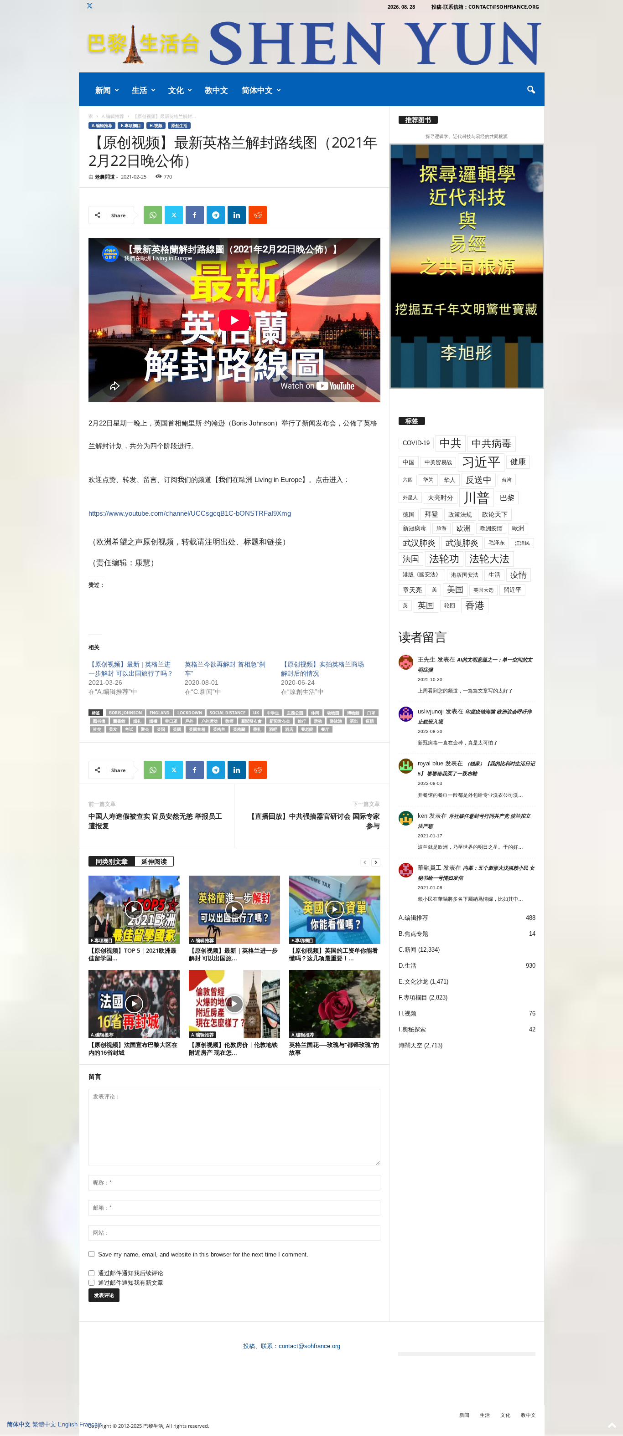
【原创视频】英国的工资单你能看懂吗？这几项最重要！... (333, 954)
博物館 (353, 713)
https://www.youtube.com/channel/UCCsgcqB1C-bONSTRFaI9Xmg (189, 513)
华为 (428, 480)
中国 (409, 462)
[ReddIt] (258, 215)
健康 (518, 461)
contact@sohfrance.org (309, 1346)
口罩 (371, 713)
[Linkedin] (237, 215)
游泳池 (336, 721)
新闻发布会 (280, 721)
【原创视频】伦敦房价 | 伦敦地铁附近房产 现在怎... (233, 1048)
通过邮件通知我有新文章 (130, 1282)
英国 (161, 729)
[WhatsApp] (153, 215)
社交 (97, 729)
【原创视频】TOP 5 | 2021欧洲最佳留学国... (132, 954)
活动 (318, 721)
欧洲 (463, 528)
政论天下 (495, 514)
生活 (139, 90)
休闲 (315, 713)
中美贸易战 (438, 462)
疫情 (370, 721)
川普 (476, 497)
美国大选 (483, 590)
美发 (113, 729)
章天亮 (412, 590)
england (160, 713)
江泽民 (522, 543)
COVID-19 (416, 443)
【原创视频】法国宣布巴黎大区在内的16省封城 (132, 1048)
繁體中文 (44, 1424)
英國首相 (197, 729)
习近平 (481, 462)
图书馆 (99, 721)
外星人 (410, 497)
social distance (227, 713)
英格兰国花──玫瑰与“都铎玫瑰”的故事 (334, 1048)
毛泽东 (496, 542)
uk (256, 713)
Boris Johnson (125, 713)
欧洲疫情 (491, 528)
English (68, 1424)
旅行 (302, 721)
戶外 (189, 721)
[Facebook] (195, 215)
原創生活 (179, 125)
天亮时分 (440, 497)
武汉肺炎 (419, 543)
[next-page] (375, 862)
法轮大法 (489, 558)
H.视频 (156, 125)
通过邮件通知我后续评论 (130, 1273)
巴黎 (507, 498)
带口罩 (171, 721)
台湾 (507, 479)
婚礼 (137, 721)
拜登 (431, 514)
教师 (229, 721)
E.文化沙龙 (413, 981)
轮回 (449, 605)
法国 (411, 559)
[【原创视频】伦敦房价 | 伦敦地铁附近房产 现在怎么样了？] (234, 1004)
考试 (129, 729)
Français (90, 1424)
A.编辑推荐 (113, 116)
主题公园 (295, 713)
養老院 (307, 729)
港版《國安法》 (422, 574)
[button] (531, 90)
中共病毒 (492, 443)
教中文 (216, 90)
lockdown (189, 713)
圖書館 (119, 721)
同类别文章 (112, 861)
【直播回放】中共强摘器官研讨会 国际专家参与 (314, 820)
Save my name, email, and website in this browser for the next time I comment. (203, 1254)
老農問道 (105, 176)
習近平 (512, 589)
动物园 (333, 713)
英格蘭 (239, 729)
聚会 (145, 729)
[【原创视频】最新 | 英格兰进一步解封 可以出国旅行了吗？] (234, 910)
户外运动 (209, 721)
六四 (408, 479)
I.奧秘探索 (412, 1029)
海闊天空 (410, 1045)
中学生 (273, 713)
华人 (450, 480)
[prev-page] (364, 862)
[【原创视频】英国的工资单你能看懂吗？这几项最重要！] (334, 910)
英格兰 (219, 729)
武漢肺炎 (462, 543)
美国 (455, 589)
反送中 (479, 480)
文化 (176, 90)
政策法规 (460, 514)
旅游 (441, 528)
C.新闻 (407, 949)
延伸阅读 (154, 861)
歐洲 (518, 528)
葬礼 (257, 729)
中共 (451, 443)
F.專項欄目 (131, 125)
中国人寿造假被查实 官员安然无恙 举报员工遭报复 (155, 820)
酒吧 (273, 729)
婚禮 (153, 721)
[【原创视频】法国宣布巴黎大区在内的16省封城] (134, 1004)
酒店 (289, 729)
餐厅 (325, 729)
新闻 (103, 90)
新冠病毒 (414, 528)
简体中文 (257, 90)
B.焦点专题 (413, 933)
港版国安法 (464, 575)
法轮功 (444, 558)
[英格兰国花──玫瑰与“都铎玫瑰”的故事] (334, 1004)
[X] (89, 6)
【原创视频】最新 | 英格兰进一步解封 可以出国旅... (233, 954)
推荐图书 (418, 120)
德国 (409, 514)
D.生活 (407, 965)
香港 (474, 605)
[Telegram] (216, 215)
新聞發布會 (251, 721)
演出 (354, 721)
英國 (177, 729)
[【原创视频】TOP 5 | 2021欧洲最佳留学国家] (134, 910)
